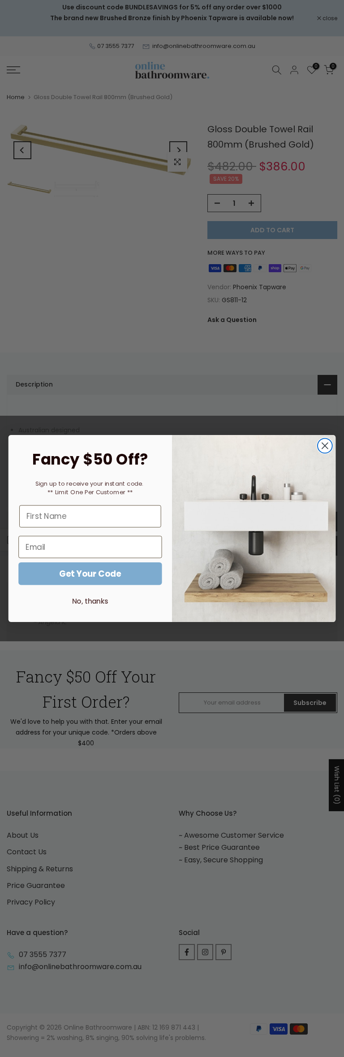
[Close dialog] (325, 446)
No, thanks (90, 601)
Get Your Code (90, 573)
